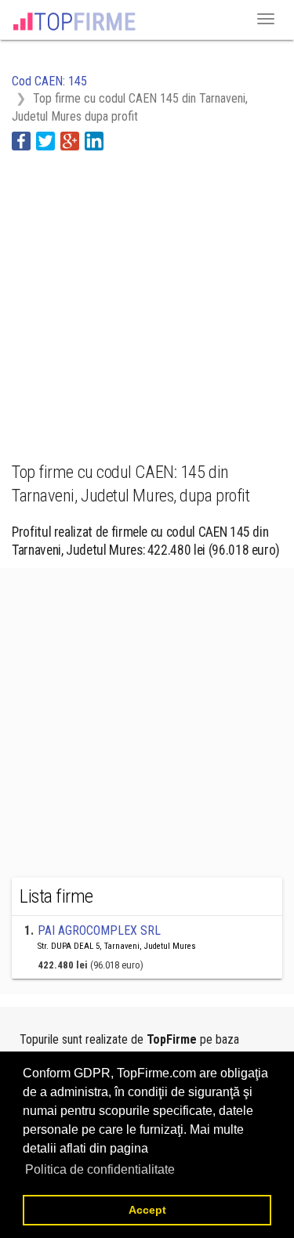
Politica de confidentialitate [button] (100, 1169)
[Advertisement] (147, 297)
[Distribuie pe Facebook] (21, 139)
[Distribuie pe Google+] (69, 139)
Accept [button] (147, 1210)
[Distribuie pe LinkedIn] (94, 139)
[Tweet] (45, 139)
